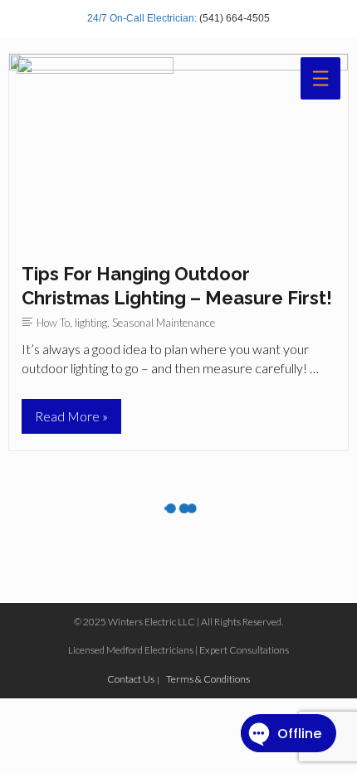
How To (53, 322)
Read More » (71, 421)
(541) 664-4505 (234, 18)
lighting (91, 322)
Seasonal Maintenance (163, 322)
